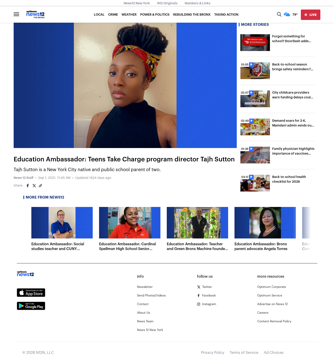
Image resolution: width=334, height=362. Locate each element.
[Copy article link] (40, 185)
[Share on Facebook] (28, 185)
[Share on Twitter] (34, 185)
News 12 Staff (23, 178)
